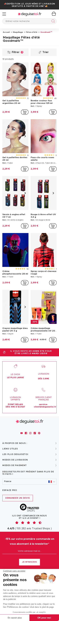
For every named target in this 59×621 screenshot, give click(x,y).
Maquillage (17, 32)
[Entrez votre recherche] (52, 21)
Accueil (6, 32)
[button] (29, 482)
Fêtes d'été (31, 32)
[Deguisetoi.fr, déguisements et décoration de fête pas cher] (29, 14)
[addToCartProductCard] (24, 112)
